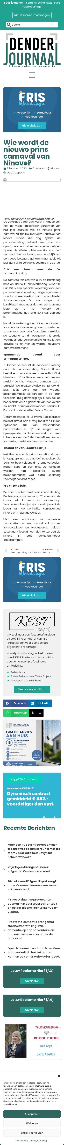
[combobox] (32, 24)
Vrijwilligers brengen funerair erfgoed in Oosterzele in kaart (29, 869)
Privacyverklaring (38, 1140)
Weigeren (32, 1123)
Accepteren (32, 1114)
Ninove (55, 168)
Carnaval (39, 168)
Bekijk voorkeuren (32, 1132)
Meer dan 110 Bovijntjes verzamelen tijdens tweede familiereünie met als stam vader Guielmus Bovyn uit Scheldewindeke (34, 851)
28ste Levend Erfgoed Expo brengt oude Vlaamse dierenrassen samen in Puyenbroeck (33, 885)
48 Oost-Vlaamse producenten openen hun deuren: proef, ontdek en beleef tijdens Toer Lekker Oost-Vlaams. (33, 906)
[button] (59, 1076)
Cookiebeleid (22, 1140)
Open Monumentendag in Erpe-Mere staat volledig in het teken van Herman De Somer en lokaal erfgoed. (34, 952)
